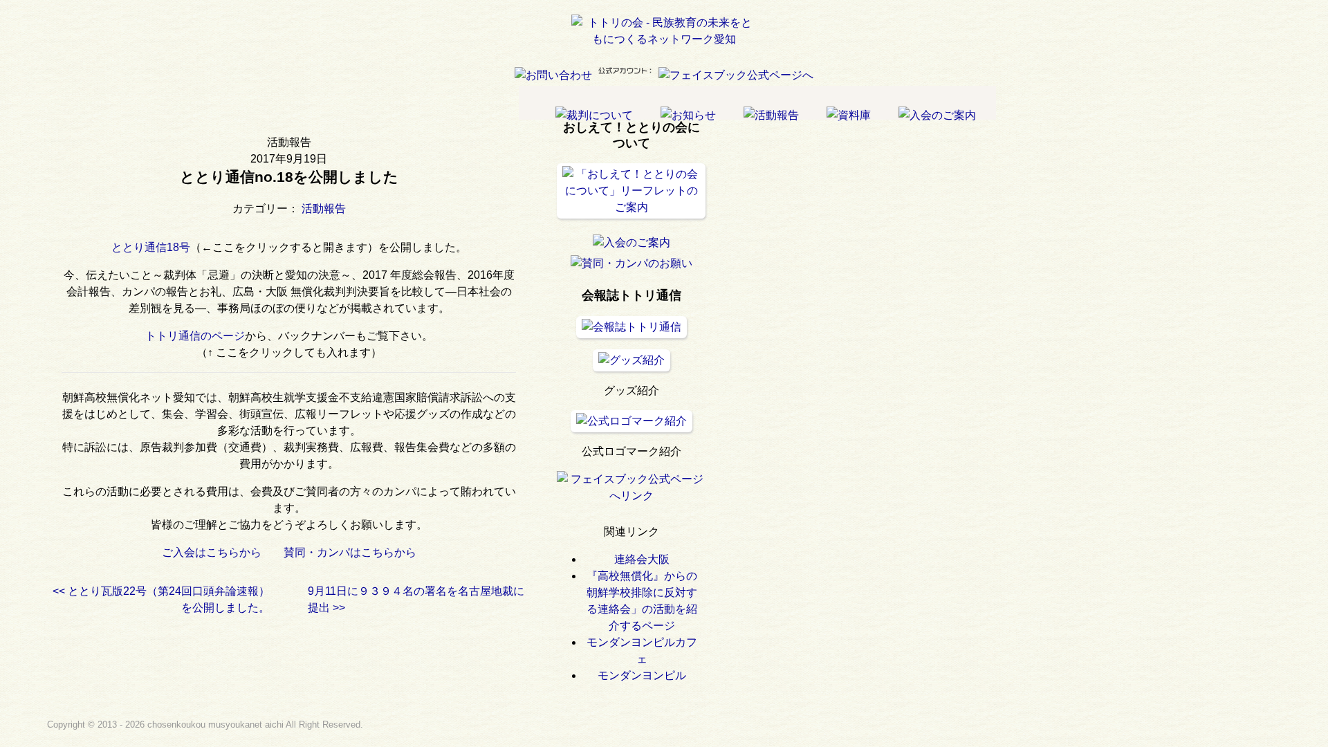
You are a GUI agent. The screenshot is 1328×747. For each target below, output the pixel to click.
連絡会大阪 (642, 559)
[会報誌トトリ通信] (631, 327)
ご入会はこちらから (211, 552)
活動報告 (324, 208)
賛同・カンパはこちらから (355, 552)
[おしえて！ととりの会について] (631, 207)
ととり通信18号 (150, 247)
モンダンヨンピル (642, 675)
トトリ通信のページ (195, 336)
